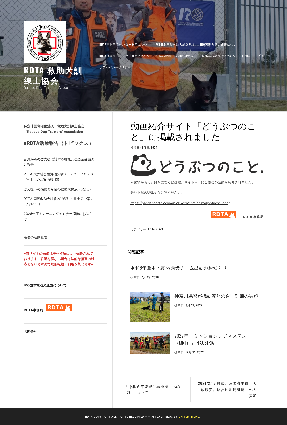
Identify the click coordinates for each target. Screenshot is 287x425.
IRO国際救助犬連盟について (220, 44)
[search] (261, 55)
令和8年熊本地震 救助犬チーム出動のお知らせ (178, 267)
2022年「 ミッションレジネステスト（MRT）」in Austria (213, 339)
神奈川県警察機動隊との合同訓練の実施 (216, 295)
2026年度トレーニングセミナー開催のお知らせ (58, 216)
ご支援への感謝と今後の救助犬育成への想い (57, 189)
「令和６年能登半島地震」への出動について (152, 389)
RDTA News (155, 229)
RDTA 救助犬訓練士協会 (53, 75)
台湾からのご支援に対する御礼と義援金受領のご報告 (59, 162)
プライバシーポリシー (115, 67)
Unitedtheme (189, 416)
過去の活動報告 (35, 237)
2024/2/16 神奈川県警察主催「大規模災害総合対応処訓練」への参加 (227, 389)
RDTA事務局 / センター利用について (124, 44)
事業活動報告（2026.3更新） (176, 55)
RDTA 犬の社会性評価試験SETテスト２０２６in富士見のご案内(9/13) (58, 177)
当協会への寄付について (219, 55)
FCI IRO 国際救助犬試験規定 (175, 44)
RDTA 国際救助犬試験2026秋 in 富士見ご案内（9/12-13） (59, 201)
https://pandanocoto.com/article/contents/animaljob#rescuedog (180, 203)
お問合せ (248, 55)
